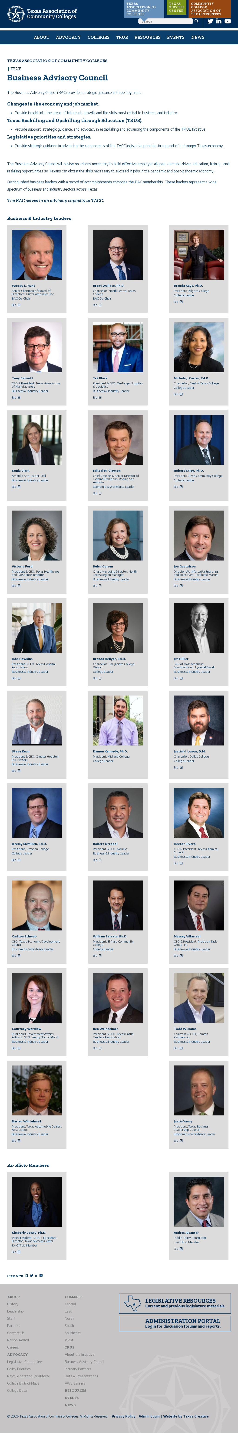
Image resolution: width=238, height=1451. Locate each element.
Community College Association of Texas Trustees (206, 9)
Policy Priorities (19, 1369)
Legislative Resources (180, 1300)
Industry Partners (78, 1369)
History (12, 1304)
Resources (148, 37)
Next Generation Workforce (28, 1376)
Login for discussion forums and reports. (183, 1326)
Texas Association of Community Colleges (141, 9)
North (69, 1318)
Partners (13, 1325)
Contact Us (15, 1333)
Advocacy (68, 37)
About (41, 37)
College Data (17, 1390)
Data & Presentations (81, 1376)
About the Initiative (79, 1354)
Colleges (98, 37)
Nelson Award (18, 1340)
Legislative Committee (24, 1361)
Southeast (73, 1333)
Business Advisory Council (84, 1361)
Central (70, 1304)
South (69, 1325)
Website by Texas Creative (186, 1416)
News (198, 37)
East (68, 1311)
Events (176, 37)
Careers (13, 1347)
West (69, 1340)
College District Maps (23, 1383)
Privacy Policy (123, 1416)
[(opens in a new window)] (210, 21)
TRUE (122, 37)
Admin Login (149, 1416)
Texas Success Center (177, 7)
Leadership (15, 1311)
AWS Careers (75, 1383)
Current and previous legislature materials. (185, 1306)
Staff (11, 1318)
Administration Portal (182, 1320)
